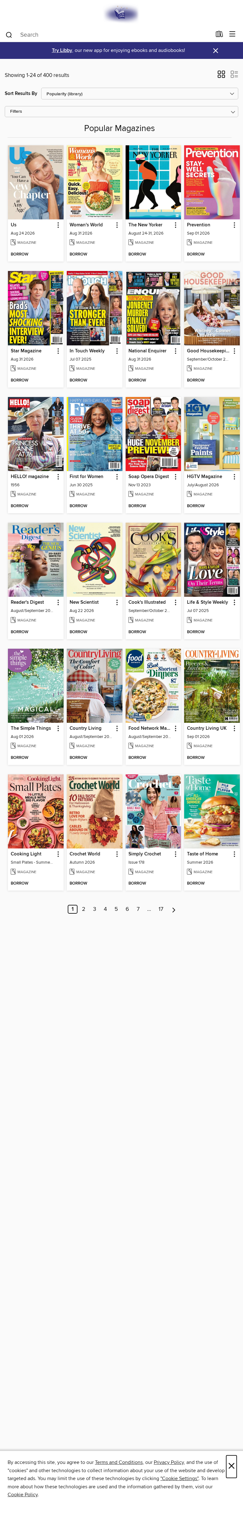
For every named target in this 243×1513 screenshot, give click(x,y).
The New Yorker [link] (145, 225)
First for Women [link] (86, 477)
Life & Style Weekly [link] (207, 602)
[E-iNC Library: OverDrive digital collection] (121, 13)
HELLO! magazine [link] (30, 477)
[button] (221, 76)
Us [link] (13, 225)
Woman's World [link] (86, 225)
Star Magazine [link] (26, 351)
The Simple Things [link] (31, 728)
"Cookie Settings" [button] (179, 1478)
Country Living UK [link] (207, 728)
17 (161, 909)
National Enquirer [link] (147, 351)
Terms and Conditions (119, 1462)
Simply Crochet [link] (144, 854)
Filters (16, 111)
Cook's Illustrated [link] (147, 602)
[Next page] (174, 909)
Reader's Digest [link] (27, 602)
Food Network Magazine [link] (150, 728)
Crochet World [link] (85, 854)
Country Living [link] (86, 728)
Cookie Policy (23, 1494)
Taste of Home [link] (202, 854)
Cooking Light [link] (26, 854)
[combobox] (108, 34)
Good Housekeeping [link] (209, 351)
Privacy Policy (169, 1462)
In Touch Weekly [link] (87, 351)
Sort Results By (21, 94)
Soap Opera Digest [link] (148, 477)
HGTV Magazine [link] (204, 477)
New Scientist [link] (84, 602)
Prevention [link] (198, 225)
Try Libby (62, 50)
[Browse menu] (232, 34)
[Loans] (219, 35)
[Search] (9, 34)
